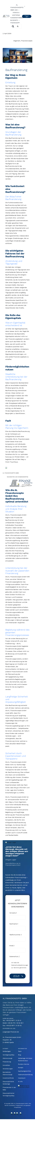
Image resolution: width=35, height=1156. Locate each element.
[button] (13, 26)
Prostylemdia (17, 1107)
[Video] (17, 1113)
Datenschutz (14, 956)
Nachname (13, 924)
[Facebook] (15, 1113)
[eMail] (21, 1113)
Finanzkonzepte (26, 41)
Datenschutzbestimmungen (19, 965)
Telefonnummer (15, 935)
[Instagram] (12, 1113)
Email (11, 945)
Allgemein (16, 41)
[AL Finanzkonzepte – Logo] (6, 16)
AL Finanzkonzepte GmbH (21, 1103)
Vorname (13, 913)
